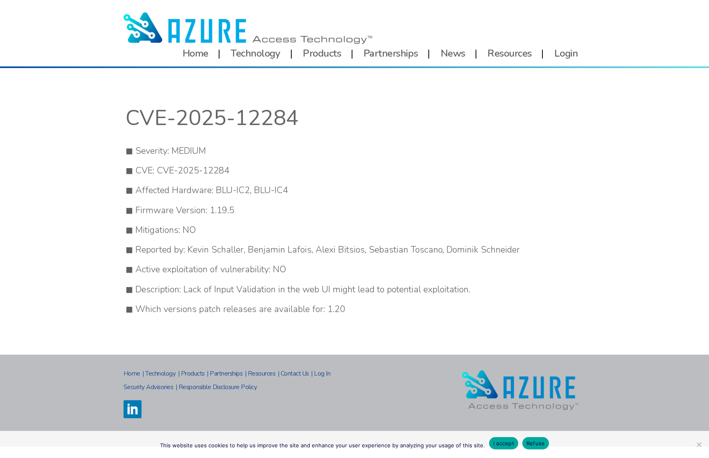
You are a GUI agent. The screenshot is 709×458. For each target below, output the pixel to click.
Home (195, 53)
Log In (322, 373)
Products (322, 53)
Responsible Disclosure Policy (217, 387)
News (453, 53)
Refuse (535, 443)
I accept (503, 443)
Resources (509, 53)
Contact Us (295, 373)
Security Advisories (149, 387)
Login (566, 53)
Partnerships (391, 53)
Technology (255, 53)
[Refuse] (699, 444)
